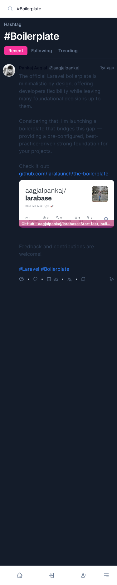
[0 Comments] (21, 279)
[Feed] (20, 575)
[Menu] (106, 575)
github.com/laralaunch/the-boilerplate (63, 173)
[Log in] (51, 575)
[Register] (84, 575)
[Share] (111, 279)
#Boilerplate (55, 269)
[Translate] (69, 279)
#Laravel (29, 269)
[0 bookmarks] (83, 279)
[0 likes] (35, 279)
